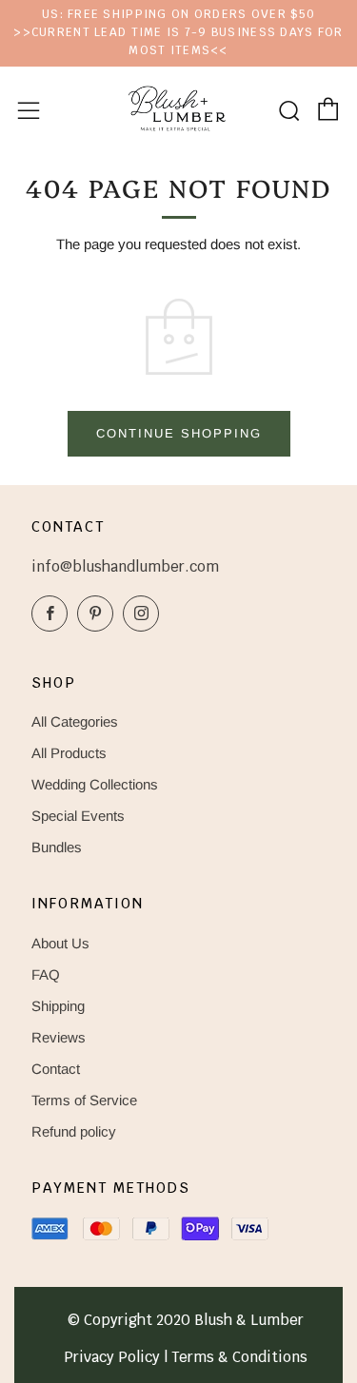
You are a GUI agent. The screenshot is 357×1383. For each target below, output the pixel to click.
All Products (69, 753)
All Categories (74, 721)
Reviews (58, 1037)
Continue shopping (179, 433)
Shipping (58, 1006)
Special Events (78, 816)
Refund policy (73, 1131)
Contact (55, 1069)
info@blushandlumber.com (125, 566)
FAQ (45, 974)
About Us (60, 943)
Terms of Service (84, 1100)
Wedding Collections (94, 784)
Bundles (56, 847)
